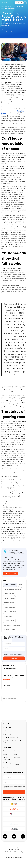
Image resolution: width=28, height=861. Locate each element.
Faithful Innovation (9, 598)
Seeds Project (7, 768)
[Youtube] (14, 836)
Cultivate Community (10, 584)
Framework (17, 751)
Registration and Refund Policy (14, 852)
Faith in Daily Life (9, 593)
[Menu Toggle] (25, 2)
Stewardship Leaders (17, 763)
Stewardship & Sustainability (12, 625)
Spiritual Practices (9, 620)
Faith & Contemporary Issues (12, 589)
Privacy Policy (14, 847)
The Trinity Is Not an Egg (9, 668)
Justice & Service (9, 602)
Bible (20, 584)
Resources (17, 757)
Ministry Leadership (9, 607)
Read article (6, 671)
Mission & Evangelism (10, 611)
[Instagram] (5, 836)
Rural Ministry (8, 616)
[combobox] (19, 2)
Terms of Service (14, 849)
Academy (5, 754)
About (4, 751)
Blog (15, 754)
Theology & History (9, 629)
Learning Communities (6, 758)
